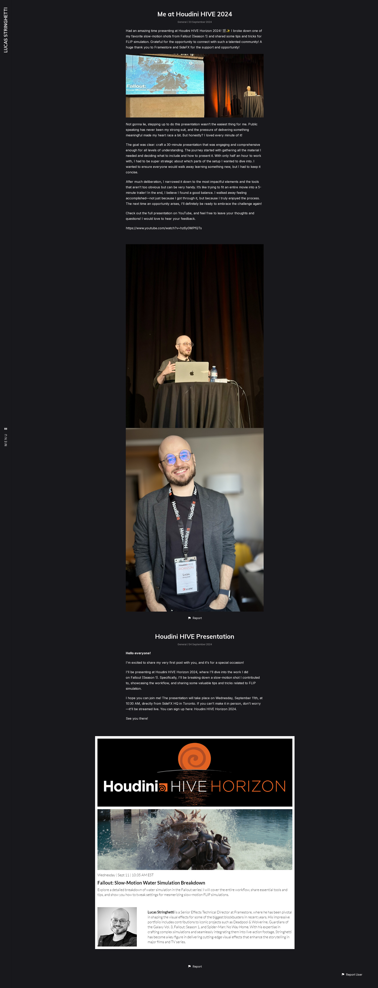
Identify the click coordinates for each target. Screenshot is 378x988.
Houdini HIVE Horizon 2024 (215, 709)
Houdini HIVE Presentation (194, 636)
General (182, 21)
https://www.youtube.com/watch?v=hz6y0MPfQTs (164, 228)
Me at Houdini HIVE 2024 (194, 14)
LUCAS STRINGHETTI (5, 30)
